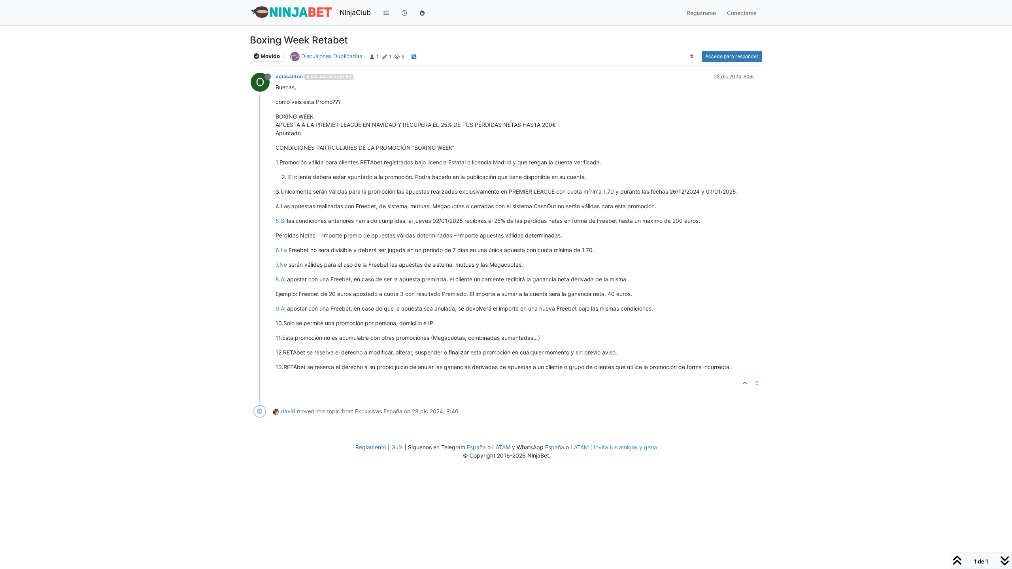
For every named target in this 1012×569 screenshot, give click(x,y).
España (476, 447)
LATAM (501, 447)
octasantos (289, 76)
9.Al (280, 308)
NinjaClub (355, 12)
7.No (281, 264)
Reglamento (370, 447)
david (288, 411)
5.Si (280, 220)
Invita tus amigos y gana (625, 447)
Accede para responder (732, 56)
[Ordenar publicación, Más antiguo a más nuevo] (692, 56)
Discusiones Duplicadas (331, 56)
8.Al (280, 279)
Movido (269, 56)
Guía (397, 447)
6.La (281, 250)
